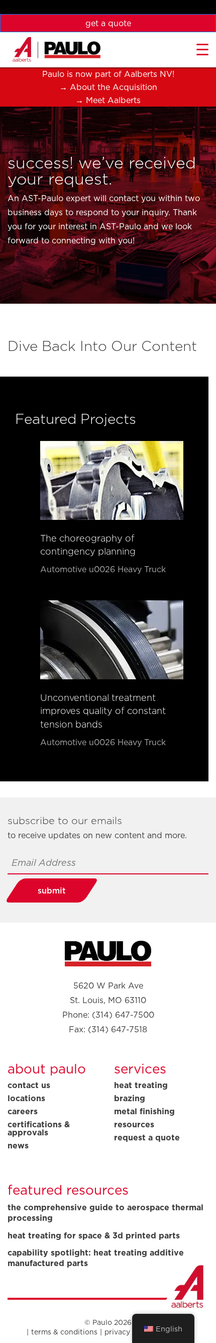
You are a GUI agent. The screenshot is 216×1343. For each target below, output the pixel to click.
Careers (23, 1111)
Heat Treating (141, 1085)
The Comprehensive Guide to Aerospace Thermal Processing (105, 1212)
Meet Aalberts (113, 100)
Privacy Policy (128, 1331)
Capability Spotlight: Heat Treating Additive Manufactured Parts (96, 1258)
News (18, 1145)
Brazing (129, 1098)
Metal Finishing (144, 1111)
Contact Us (29, 1085)
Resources (134, 1124)
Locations (26, 1098)
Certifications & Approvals (39, 1128)
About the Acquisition (113, 87)
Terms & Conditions (64, 1331)
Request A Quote (147, 1137)
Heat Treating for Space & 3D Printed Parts (94, 1235)
